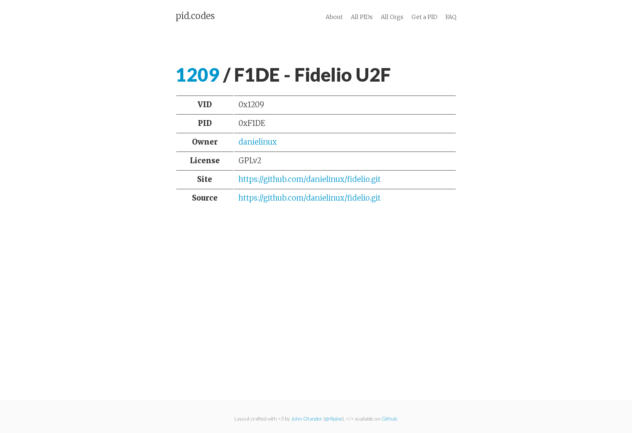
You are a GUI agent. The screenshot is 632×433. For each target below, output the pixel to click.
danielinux (257, 141)
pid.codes (195, 16)
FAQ (450, 16)
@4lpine (333, 418)
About (334, 16)
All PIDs (362, 16)
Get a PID (424, 16)
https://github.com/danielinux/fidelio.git (309, 179)
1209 (197, 74)
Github (389, 418)
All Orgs (392, 16)
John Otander (306, 418)
